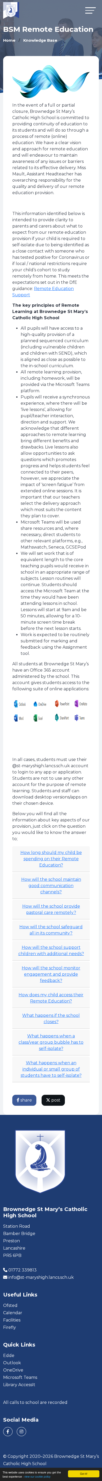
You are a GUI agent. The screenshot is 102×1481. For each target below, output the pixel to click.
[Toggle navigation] (90, 10)
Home (9, 40)
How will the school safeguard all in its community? (51, 930)
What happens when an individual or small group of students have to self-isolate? (51, 1069)
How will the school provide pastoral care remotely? (51, 909)
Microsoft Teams (20, 1377)
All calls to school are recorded (35, 1402)
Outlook (12, 1362)
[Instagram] (21, 1431)
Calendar (12, 1312)
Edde (8, 1355)
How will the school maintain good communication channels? (51, 885)
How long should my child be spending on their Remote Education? (51, 859)
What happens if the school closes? (51, 1018)
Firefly (9, 1327)
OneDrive (13, 1370)
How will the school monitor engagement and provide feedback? (51, 974)
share (25, 1100)
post (55, 1100)
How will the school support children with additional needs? (51, 950)
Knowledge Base (40, 40)
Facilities (11, 1320)
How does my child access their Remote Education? (51, 998)
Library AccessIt (19, 1384)
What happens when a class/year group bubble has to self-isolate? (51, 1042)
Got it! (83, 1474)
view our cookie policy (37, 1476)
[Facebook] (8, 1431)
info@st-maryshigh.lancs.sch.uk (41, 1277)
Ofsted (10, 1305)
